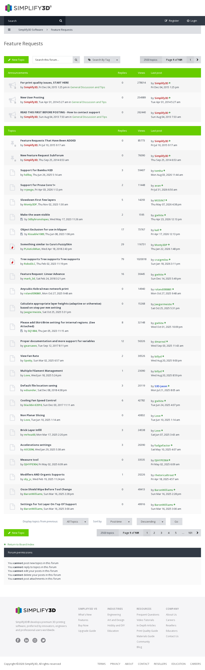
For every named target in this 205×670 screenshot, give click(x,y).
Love (27, 375)
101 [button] (190, 533)
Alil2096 (29, 449)
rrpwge (29, 189)
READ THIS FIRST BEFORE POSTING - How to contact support (60, 112)
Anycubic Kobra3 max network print (44, 289)
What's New (84, 614)
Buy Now (83, 625)
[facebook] (18, 642)
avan (158, 185)
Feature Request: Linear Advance (42, 274)
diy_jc (27, 479)
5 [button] (176, 533)
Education (113, 631)
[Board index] (28, 8)
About (129, 664)
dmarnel (160, 341)
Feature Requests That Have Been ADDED (48, 140)
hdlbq (28, 175)
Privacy (115, 664)
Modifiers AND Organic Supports (42, 474)
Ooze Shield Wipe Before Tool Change (46, 489)
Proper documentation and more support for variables (57, 341)
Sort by (107, 521)
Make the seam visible (35, 214)
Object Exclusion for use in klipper (43, 229)
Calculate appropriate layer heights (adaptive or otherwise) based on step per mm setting (60, 305)
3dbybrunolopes (38, 219)
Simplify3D (31, 87)
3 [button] (161, 533)
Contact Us (172, 636)
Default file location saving (38, 385)
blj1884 (32, 331)
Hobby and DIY (116, 625)
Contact (143, 664)
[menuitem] (192, 20)
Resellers (171, 625)
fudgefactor (162, 445)
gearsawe (30, 345)
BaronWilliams (33, 494)
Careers (170, 620)
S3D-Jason (161, 386)
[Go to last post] (170, 83)
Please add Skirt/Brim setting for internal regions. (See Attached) (57, 324)
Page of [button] (174, 60)
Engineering (114, 614)
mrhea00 (29, 434)
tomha (159, 171)
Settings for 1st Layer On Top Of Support (48, 504)
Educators (171, 631)
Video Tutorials (145, 620)
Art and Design (116, 620)
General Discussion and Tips (87, 87)
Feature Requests (23, 43)
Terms (101, 664)
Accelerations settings (35, 445)
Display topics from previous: (50, 521)
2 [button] (154, 533)
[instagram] (34, 642)
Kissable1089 (36, 234)
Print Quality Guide (147, 631)
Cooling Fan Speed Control (38, 400)
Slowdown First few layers (38, 200)
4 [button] (168, 533)
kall (157, 230)
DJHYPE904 (30, 464)
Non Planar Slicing (32, 415)
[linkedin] (26, 642)
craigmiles (161, 259)
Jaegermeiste (32, 312)
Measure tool (29, 459)
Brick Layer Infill (31, 430)
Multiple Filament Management (41, 370)
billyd (158, 356)
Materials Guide (146, 636)
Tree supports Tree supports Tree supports (50, 259)
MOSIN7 (160, 200)
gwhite (159, 215)
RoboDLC (29, 263)
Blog (139, 647)
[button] (197, 59)
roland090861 (32, 293)
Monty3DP (30, 204)
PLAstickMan (32, 249)
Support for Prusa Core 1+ (37, 185)
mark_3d (29, 278)
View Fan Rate (29, 356)
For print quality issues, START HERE (44, 82)
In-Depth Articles (146, 625)
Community (143, 641)
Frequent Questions (148, 614)
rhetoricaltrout (164, 475)
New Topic (18, 60)
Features (83, 620)
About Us (171, 614)
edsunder (30, 390)
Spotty (28, 360)
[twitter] (43, 642)
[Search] (60, 20)
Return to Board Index (21, 544)
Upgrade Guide (87, 631)
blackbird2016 (33, 405)
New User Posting (32, 97)
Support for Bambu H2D (36, 170)
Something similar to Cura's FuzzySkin (46, 244)
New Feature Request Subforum (42, 155)
